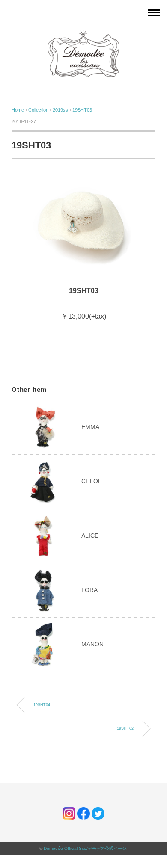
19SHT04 (41, 705)
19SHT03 (82, 109)
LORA (89, 589)
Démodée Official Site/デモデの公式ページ (85, 848)
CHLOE (91, 481)
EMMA (90, 426)
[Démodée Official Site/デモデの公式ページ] (83, 34)
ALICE (89, 535)
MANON (92, 644)
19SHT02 (125, 728)
